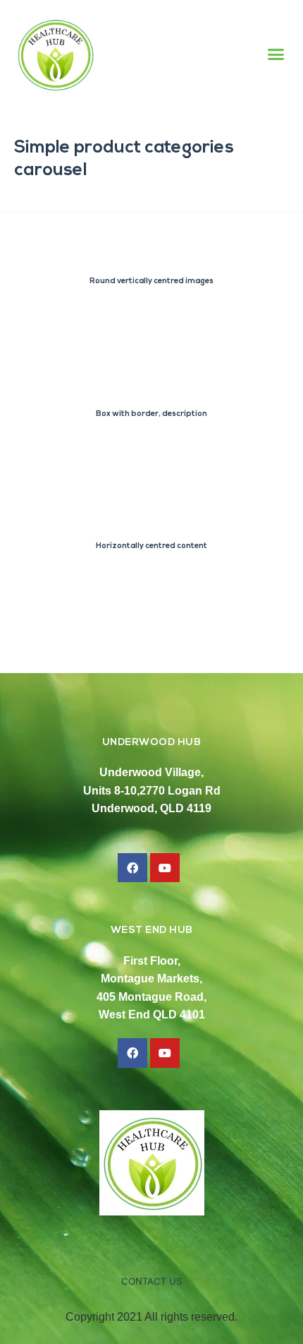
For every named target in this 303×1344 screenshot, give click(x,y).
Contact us (151, 1281)
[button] (276, 54)
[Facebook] (132, 868)
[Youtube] (165, 868)
